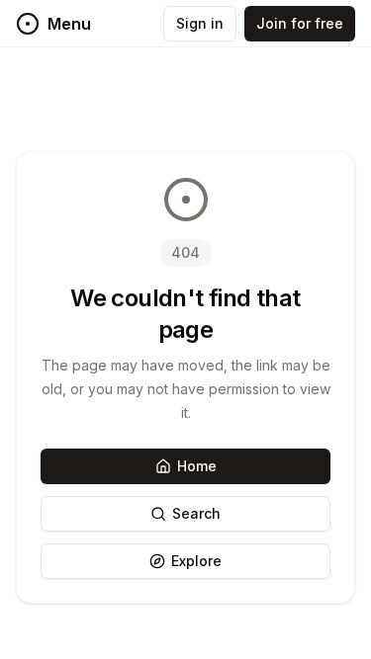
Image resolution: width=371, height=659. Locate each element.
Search (196, 513)
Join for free (299, 23)
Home (197, 465)
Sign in (200, 23)
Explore (196, 560)
